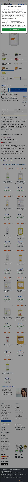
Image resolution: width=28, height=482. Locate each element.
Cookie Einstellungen (15, 21)
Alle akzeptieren (14, 30)
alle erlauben (16, 16)
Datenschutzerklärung (7, 26)
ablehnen (7, 23)
